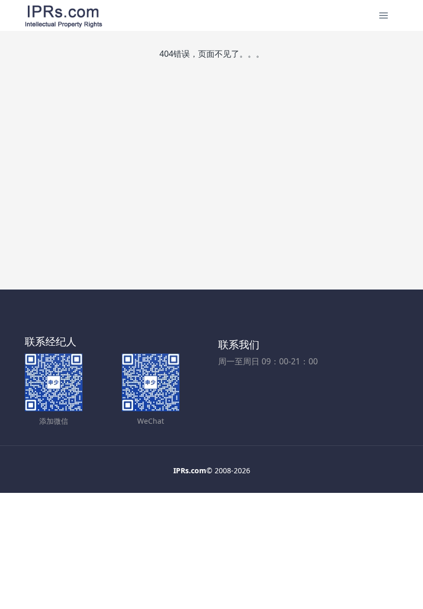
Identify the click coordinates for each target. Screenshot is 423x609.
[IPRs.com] (63, 15)
